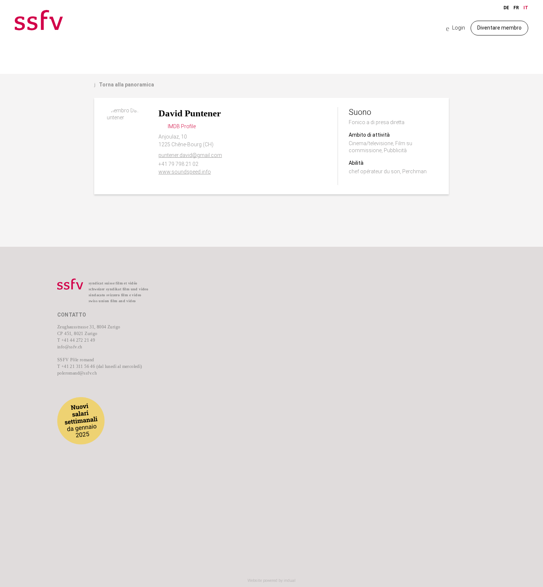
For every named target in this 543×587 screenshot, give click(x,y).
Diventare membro (499, 28)
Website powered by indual (271, 580)
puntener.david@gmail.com (190, 155)
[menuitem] (227, 296)
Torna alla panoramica (124, 85)
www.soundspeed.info (184, 172)
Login (455, 28)
